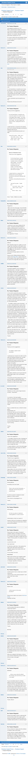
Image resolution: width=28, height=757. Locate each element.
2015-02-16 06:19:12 (11, 665)
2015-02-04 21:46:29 (11, 581)
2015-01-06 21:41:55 (11, 527)
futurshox (2, 724)
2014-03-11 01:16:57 (11, 431)
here (8, 64)
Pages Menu (15, 256)
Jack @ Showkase (3, 453)
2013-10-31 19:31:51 (11, 220)
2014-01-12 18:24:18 (11, 263)
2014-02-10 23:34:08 (11, 386)
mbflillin (2, 263)
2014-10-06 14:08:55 (11, 477)
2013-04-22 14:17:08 (11, 23)
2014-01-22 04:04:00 (11, 339)
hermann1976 (3, 23)
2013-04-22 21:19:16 (11, 47)
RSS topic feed (6, 19)
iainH (2, 710)
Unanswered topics (11, 7)
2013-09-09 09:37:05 (11, 105)
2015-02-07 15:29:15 (11, 602)
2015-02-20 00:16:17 (11, 710)
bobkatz (2, 602)
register (10, 16)
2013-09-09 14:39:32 (11, 146)
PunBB (8, 753)
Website (2, 633)
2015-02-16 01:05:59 (11, 636)
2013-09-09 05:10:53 (11, 68)
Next (21, 14)
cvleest (2, 288)
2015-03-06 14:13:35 (11, 724)
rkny (1, 68)
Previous (7, 14)
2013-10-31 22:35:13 (11, 237)
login (7, 16)
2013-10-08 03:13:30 (11, 200)
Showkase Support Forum (8, 2)
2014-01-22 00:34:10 (11, 288)
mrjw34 (2, 527)
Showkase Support (19, 10)
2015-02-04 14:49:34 (11, 567)
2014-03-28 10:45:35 (11, 453)
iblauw (2, 220)
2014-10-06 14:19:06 (11, 504)
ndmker (2, 431)
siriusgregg (3, 477)
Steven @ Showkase (3, 47)
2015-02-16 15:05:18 (11, 694)
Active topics (4, 7)
